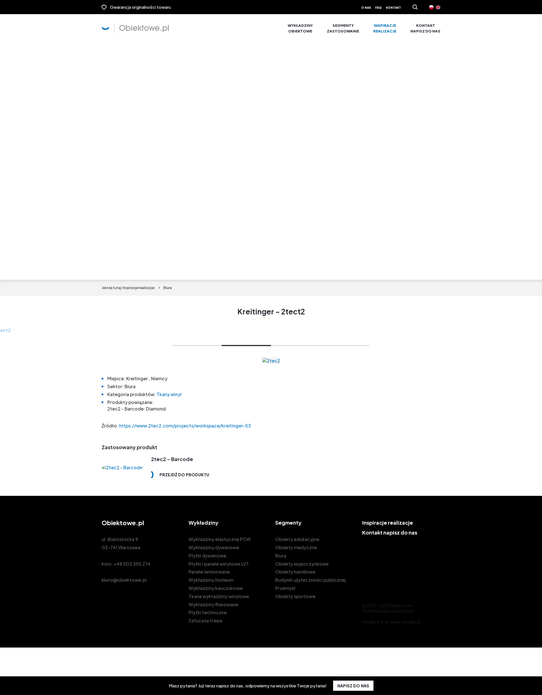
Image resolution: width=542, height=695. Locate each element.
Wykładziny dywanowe (214, 547)
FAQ (378, 7)
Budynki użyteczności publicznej (310, 580)
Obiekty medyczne (296, 547)
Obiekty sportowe (295, 596)
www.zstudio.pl (405, 621)
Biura (280, 556)
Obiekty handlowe (295, 572)
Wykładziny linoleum (211, 580)
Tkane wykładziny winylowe (219, 596)
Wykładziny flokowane (213, 604)
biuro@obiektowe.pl (124, 580)
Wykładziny (300, 28)
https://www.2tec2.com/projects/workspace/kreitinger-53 (184, 426)
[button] (197, 345)
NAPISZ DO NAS (353, 685)
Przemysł (285, 588)
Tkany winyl (169, 394)
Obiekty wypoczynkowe (302, 564)
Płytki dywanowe (207, 556)
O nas (366, 7)
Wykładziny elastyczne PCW (220, 539)
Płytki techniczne (208, 612)
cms (384, 621)
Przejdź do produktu (184, 474)
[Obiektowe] (135, 28)
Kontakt (393, 7)
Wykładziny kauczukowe (216, 588)
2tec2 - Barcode (172, 459)
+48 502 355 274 (131, 564)
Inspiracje (384, 28)
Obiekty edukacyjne (297, 539)
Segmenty (343, 28)
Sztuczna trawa (205, 621)
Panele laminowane (209, 572)
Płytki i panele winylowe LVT (219, 564)
